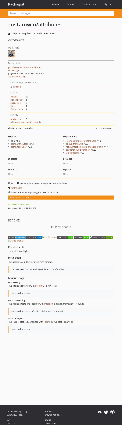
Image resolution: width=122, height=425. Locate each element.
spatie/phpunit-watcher (78, 149)
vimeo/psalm (72, 152)
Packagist (16, 4)
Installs (14, 96)
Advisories (15, 119)
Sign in (107, 4)
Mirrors (11, 423)
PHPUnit (39, 285)
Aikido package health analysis (25, 122)
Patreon (17, 86)
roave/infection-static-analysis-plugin (84, 146)
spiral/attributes (19, 143)
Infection (48, 303)
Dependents (16, 99)
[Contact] (99, 412)
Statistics (49, 411)
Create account (89, 4)
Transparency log (16, 76)
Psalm (47, 321)
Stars (12, 106)
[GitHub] (112, 412)
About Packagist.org (17, 411)
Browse (56, 4)
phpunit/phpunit (74, 143)
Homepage (13, 70)
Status (48, 419)
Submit (70, 4)
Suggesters (15, 102)
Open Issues (16, 109)
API (9, 419)
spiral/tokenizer (18, 146)
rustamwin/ (23, 24)
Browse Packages (53, 414)
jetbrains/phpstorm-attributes (81, 140)
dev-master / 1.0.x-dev (20, 197)
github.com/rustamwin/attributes (25, 67)
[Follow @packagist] (106, 412)
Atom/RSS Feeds (15, 414)
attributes (17, 187)
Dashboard (50, 423)
